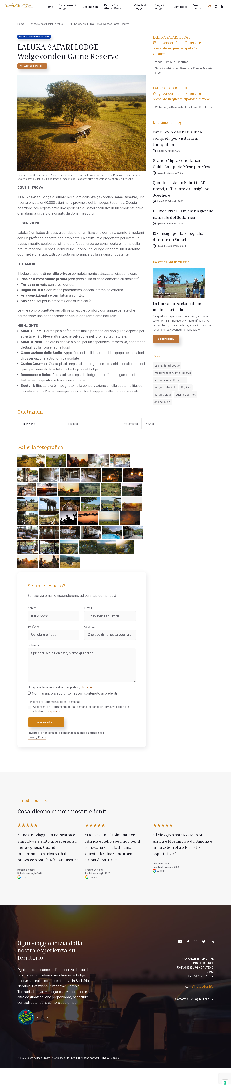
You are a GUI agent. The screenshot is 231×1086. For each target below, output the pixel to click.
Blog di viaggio (159, 7)
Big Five (186, 387)
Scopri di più (166, 339)
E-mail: (88, 608)
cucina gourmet (186, 395)
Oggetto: (89, 627)
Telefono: (33, 627)
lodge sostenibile (165, 387)
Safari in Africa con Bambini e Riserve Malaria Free (183, 70)
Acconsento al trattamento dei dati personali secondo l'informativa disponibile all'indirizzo (81, 709)
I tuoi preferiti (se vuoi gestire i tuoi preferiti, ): (61, 687)
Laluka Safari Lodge (167, 365)
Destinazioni (90, 6)
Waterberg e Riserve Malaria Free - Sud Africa (184, 107)
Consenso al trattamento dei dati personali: (54, 702)
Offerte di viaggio (140, 7)
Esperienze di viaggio (67, 7)
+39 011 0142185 (201, 986)
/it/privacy (53, 711)
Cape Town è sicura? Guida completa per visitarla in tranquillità (177, 138)
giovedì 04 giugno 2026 (170, 173)
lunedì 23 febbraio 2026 (170, 201)
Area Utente (196, 7)
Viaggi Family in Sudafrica (171, 62)
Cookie (115, 1058)
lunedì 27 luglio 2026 (168, 151)
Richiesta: (33, 645)
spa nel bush (162, 402)
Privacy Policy (37, 737)
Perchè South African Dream (113, 7)
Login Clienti (201, 999)
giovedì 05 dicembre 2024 (171, 246)
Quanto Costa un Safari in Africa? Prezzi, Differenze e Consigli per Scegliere (183, 188)
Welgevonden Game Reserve (172, 373)
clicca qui (86, 687)
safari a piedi (162, 395)
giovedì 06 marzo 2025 (170, 223)
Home (49, 6)
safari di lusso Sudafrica (170, 380)
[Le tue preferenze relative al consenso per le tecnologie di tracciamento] (225, 1083)
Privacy (105, 1058)
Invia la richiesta (46, 722)
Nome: (32, 608)
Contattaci (180, 6)
